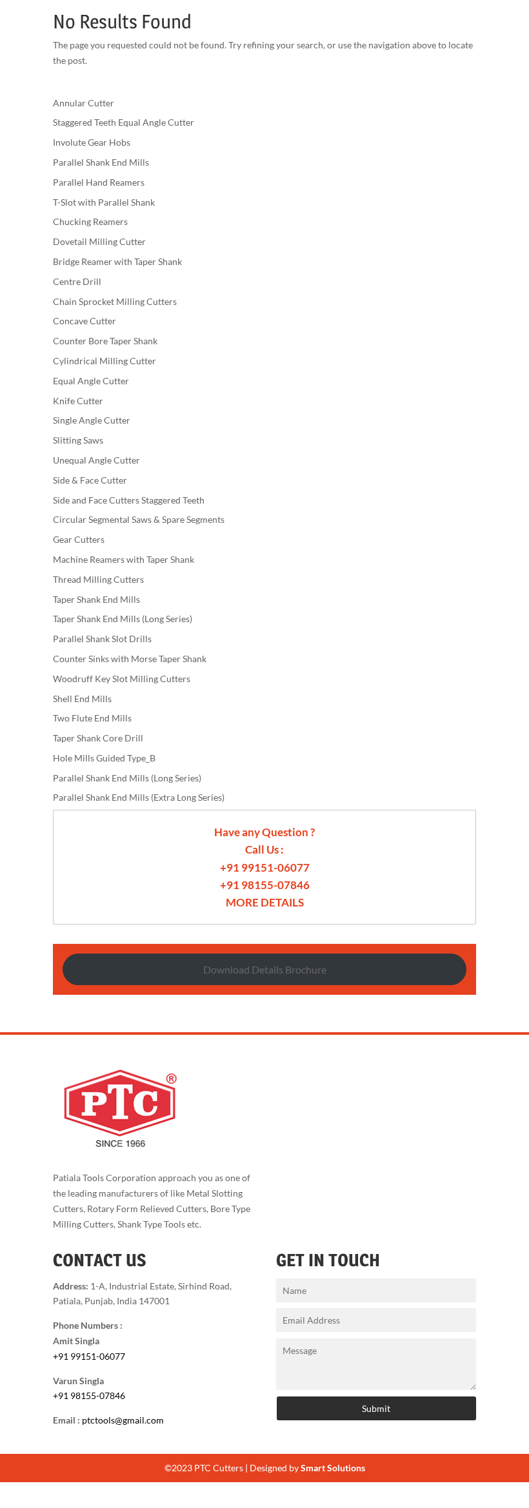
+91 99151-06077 (265, 867)
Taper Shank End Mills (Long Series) (122, 618)
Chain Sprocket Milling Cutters (115, 301)
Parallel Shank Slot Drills (102, 638)
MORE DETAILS (265, 902)
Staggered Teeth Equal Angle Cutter (123, 122)
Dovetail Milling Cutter (99, 241)
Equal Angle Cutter (91, 380)
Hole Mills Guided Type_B (104, 757)
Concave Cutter (84, 320)
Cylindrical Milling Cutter (104, 360)
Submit (376, 1408)
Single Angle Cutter (91, 420)
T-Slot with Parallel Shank (104, 202)
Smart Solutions (333, 1467)
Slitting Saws (78, 440)
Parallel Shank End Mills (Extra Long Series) (139, 797)
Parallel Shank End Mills (101, 162)
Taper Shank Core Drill (98, 737)
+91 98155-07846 (265, 885)
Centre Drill (77, 281)
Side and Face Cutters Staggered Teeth (129, 500)
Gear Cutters (79, 539)
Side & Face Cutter (90, 480)
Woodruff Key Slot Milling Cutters (121, 678)
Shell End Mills (82, 698)
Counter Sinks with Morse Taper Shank (129, 658)
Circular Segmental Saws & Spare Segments (139, 519)
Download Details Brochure (264, 969)
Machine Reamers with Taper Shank (123, 559)
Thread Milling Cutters (98, 579)
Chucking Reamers (90, 221)
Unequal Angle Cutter (96, 460)
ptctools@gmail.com (123, 1420)
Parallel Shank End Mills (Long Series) (127, 777)
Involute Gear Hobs (91, 142)
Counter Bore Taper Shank (105, 340)
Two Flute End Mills (92, 717)
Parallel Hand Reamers (99, 182)
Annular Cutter (83, 102)
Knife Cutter (78, 400)
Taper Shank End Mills (96, 599)
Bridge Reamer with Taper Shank (117, 261)
